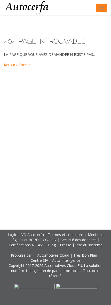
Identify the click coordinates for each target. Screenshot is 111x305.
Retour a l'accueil (18, 64)
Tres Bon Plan (85, 255)
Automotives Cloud (53, 255)
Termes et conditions (66, 234)
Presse (65, 244)
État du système (88, 244)
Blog (52, 244)
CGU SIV (50, 239)
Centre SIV (39, 260)
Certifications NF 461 (26, 244)
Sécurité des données (79, 239)
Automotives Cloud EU (63, 265)
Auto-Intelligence (66, 260)
